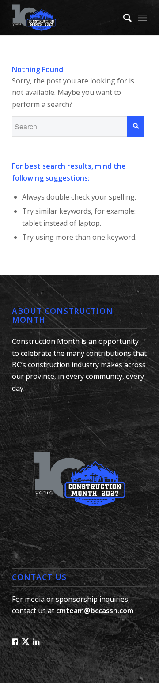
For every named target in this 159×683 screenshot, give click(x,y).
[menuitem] (123, 17)
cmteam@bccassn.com (94, 610)
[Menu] (142, 17)
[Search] (123, 17)
